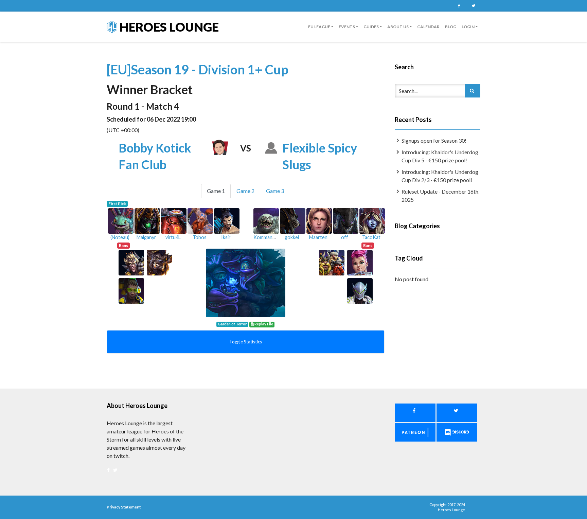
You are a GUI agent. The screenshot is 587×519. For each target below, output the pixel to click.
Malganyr (146, 237)
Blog (450, 26)
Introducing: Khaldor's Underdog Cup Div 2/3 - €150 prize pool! (440, 175)
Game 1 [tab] (216, 190)
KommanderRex (270, 237)
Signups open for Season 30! (434, 140)
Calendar (428, 26)
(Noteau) (119, 237)
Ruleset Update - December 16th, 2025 (440, 195)
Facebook (459, 6)
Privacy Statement (124, 506)
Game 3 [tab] (275, 190)
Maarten (318, 237)
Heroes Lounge (168, 26)
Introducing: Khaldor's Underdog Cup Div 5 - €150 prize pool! (440, 156)
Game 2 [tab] (245, 190)
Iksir (226, 237)
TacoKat (371, 237)
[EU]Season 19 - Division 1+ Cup (197, 69)
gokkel (292, 237)
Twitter (473, 6)
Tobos (200, 237)
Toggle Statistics (245, 341)
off (344, 237)
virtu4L (173, 237)
